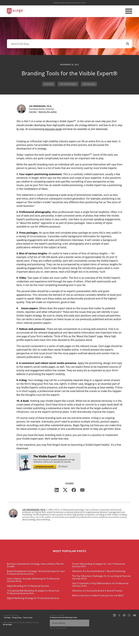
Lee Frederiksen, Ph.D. (34, 509)
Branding (48, 84)
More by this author (48, 111)
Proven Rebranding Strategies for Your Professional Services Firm (98, 565)
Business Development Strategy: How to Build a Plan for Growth (35, 565)
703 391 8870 (7, 625)
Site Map (7, 618)
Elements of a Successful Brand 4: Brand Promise (97, 590)
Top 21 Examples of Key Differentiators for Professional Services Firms (100, 584)
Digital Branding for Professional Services (28, 585)
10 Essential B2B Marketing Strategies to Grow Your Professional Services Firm (33, 592)
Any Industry (89, 84)
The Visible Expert (68, 84)
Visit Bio (32, 111)
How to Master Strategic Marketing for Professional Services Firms (33, 580)
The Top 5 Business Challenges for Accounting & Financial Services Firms (101, 577)
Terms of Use (27, 618)
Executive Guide (53, 129)
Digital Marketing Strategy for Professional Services (33, 598)
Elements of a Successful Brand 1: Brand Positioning (98, 571)
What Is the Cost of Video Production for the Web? (98, 595)
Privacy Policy (17, 618)
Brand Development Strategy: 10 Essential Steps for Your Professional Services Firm (36, 572)
